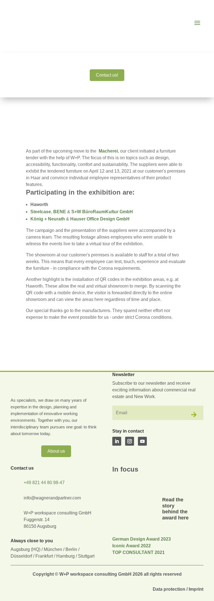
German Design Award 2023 (141, 539)
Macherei (108, 151)
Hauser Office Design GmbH (100, 219)
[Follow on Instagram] (129, 441)
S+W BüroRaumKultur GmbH (102, 211)
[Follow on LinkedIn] (116, 441)
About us (56, 451)
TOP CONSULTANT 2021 (138, 552)
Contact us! (107, 75)
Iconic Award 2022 (131, 545)
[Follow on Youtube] (142, 441)
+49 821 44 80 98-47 (44, 482)
